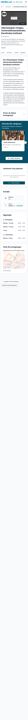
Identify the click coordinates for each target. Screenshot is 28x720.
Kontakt (16, 52)
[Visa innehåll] (24, 114)
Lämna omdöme (15, 183)
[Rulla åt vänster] (1, 52)
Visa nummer (19, 205)
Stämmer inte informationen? (9, 285)
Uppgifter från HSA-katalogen (11, 281)
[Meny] (25, 1)
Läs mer (3, 47)
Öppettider (23, 52)
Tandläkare (8, 6)
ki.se (9, 198)
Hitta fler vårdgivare (15, 158)
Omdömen (9, 52)
